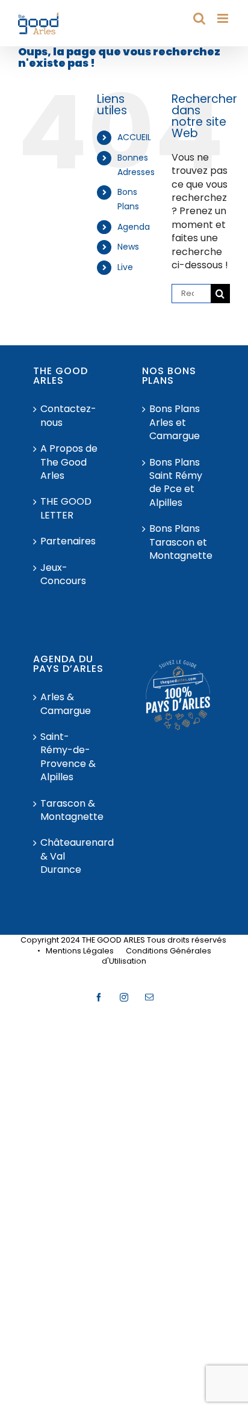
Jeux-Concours (63, 574)
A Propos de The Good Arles (69, 462)
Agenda (133, 227)
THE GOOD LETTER (65, 508)
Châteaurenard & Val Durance (70, 856)
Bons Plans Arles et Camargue (174, 422)
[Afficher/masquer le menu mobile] (223, 18)
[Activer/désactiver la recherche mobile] (199, 18)
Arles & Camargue (65, 704)
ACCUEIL (134, 137)
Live (125, 267)
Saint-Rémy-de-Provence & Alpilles (68, 757)
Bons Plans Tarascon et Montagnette (179, 542)
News (128, 247)
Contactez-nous (68, 415)
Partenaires (68, 541)
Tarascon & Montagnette (70, 810)
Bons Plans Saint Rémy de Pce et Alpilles (175, 483)
